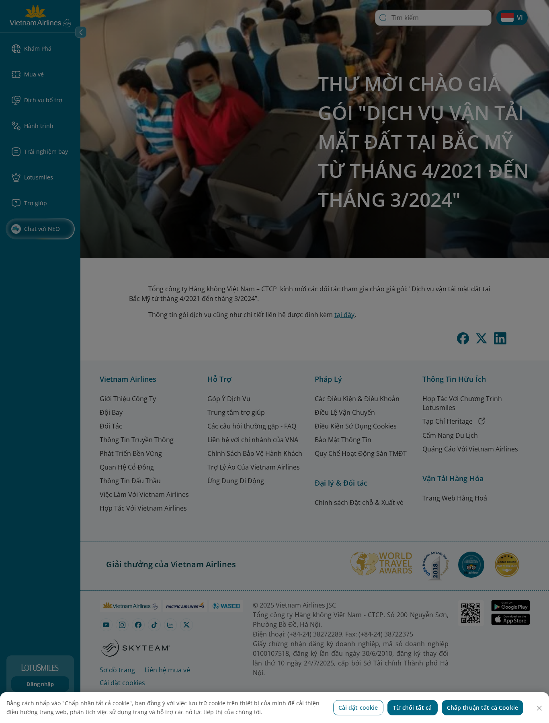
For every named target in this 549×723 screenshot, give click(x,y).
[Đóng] (539, 708)
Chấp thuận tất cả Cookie (482, 707)
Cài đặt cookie (358, 707)
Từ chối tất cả (412, 707)
